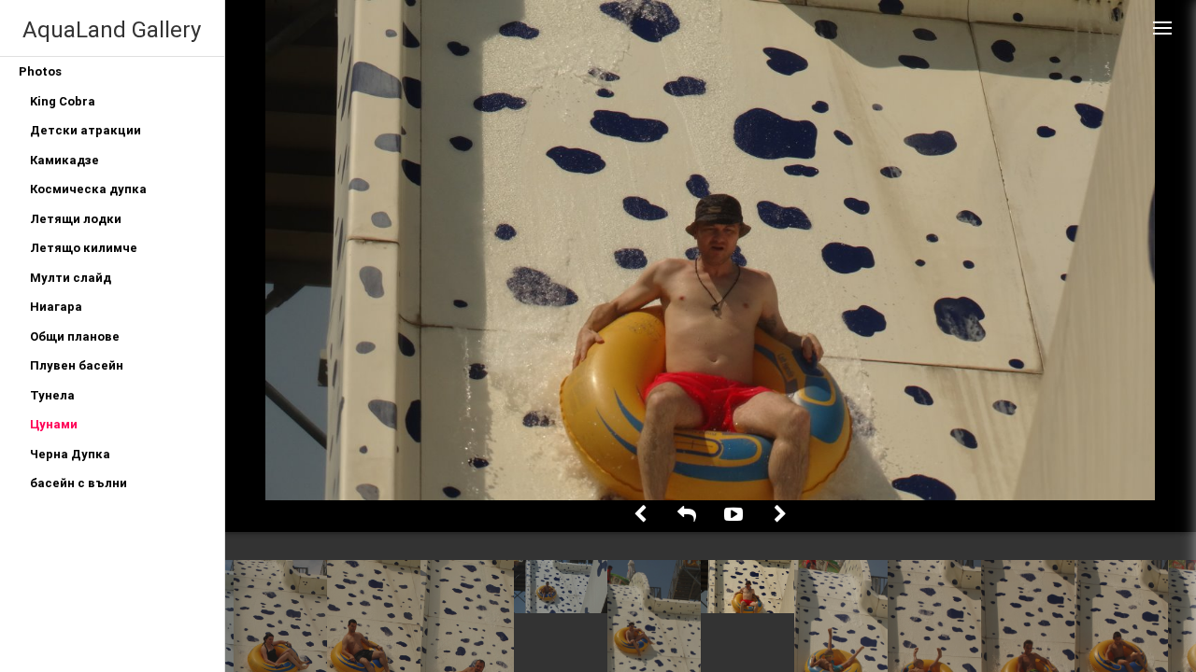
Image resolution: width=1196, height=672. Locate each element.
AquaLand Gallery (111, 29)
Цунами (54, 424)
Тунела (52, 395)
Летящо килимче (83, 248)
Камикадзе (64, 160)
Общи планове (75, 336)
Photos (40, 71)
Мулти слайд (70, 278)
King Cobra (62, 101)
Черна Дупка (70, 454)
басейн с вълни (78, 483)
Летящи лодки (75, 219)
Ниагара (56, 307)
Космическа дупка (88, 189)
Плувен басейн (76, 365)
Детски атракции (85, 130)
